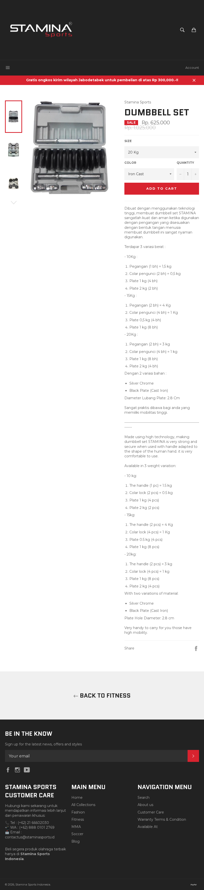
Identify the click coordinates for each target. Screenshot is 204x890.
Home (77, 797)
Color (130, 162)
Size (128, 141)
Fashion (78, 812)
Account (192, 68)
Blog (75, 841)
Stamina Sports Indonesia (32, 884)
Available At (148, 826)
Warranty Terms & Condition (162, 819)
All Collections (83, 805)
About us (145, 805)
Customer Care (151, 812)
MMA (76, 826)
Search (144, 797)
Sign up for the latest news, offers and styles (43, 744)
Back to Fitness (104, 695)
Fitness (77, 819)
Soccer (77, 834)
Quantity (185, 162)
